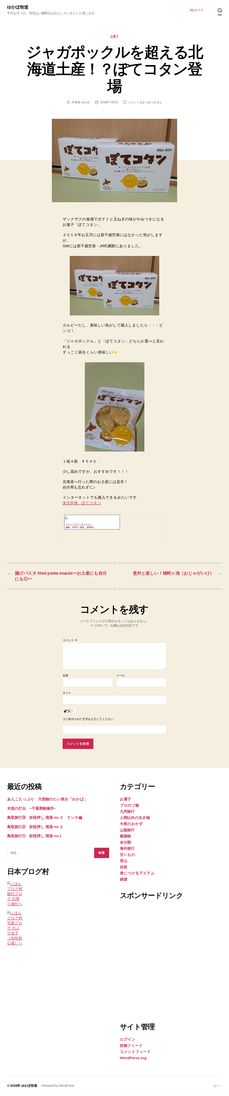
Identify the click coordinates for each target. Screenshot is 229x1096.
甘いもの (127, 855)
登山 (123, 861)
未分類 (125, 842)
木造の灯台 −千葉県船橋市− (31, 808)
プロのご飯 (129, 805)
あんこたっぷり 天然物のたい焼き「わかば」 (47, 799)
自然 (123, 867)
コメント (70, 640)
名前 (65, 675)
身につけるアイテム (137, 873)
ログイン (127, 1039)
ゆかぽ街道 (17, 7)
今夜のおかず (131, 824)
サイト (67, 692)
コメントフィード (135, 1052)
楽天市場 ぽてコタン (82, 503)
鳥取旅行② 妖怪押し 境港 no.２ (35, 827)
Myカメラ (196, 10)
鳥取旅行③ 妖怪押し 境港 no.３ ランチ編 (44, 817)
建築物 (125, 836)
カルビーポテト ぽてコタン (79, 524)
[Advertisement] (134, 958)
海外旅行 (127, 848)
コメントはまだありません (145, 102)
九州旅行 (127, 811)
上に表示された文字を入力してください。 (89, 719)
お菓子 (114, 36)
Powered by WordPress (58, 1085)
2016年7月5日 (109, 102)
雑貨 (123, 879)
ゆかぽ (85, 102)
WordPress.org (133, 1058)
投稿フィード (131, 1045)
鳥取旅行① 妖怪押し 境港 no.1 (34, 836)
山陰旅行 (127, 830)
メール (120, 675)
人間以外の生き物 (135, 818)
